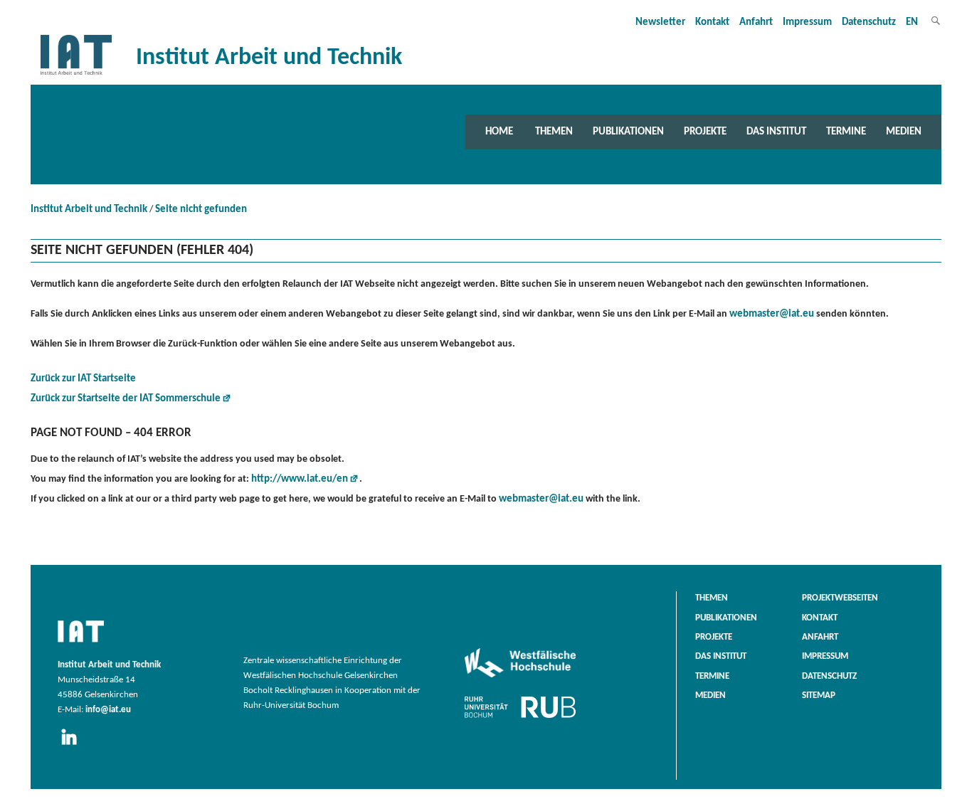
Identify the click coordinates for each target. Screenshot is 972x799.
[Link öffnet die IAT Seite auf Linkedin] (74, 745)
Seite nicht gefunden (201, 209)
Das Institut (776, 131)
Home (499, 131)
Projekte (705, 131)
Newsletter (660, 22)
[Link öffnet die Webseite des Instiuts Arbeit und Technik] (81, 643)
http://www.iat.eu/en (299, 479)
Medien (903, 131)
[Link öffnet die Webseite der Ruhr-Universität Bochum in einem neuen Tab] (520, 717)
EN (912, 22)
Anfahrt (756, 22)
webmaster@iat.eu (771, 314)
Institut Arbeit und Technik (89, 209)
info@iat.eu (108, 710)
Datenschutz (869, 22)
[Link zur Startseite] (76, 75)
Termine (846, 131)
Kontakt (712, 22)
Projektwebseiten (840, 598)
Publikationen (628, 131)
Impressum (807, 22)
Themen (554, 131)
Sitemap (818, 696)
